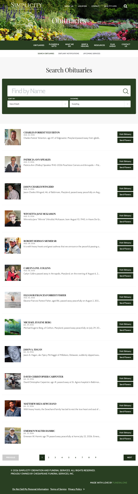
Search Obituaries (46, 53)
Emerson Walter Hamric (39, 430)
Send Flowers (126, 140)
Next (129, 457)
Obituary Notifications (68, 53)
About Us (69, 6)
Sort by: (11, 99)
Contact (95, 6)
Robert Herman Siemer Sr (40, 241)
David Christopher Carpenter (43, 376)
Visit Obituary (126, 134)
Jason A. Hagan (33, 349)
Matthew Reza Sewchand (40, 403)
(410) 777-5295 (110, 6)
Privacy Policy (75, 489)
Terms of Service (58, 489)
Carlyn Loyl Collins (37, 268)
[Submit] (126, 90)
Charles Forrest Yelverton (42, 132)
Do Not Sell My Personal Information (30, 489)
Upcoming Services (91, 53)
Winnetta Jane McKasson (40, 213)
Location (82, 6)
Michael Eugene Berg (37, 322)
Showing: (74, 99)
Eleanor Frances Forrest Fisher (45, 295)
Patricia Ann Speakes (37, 159)
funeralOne (120, 482)
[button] (125, 6)
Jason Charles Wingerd (39, 186)
